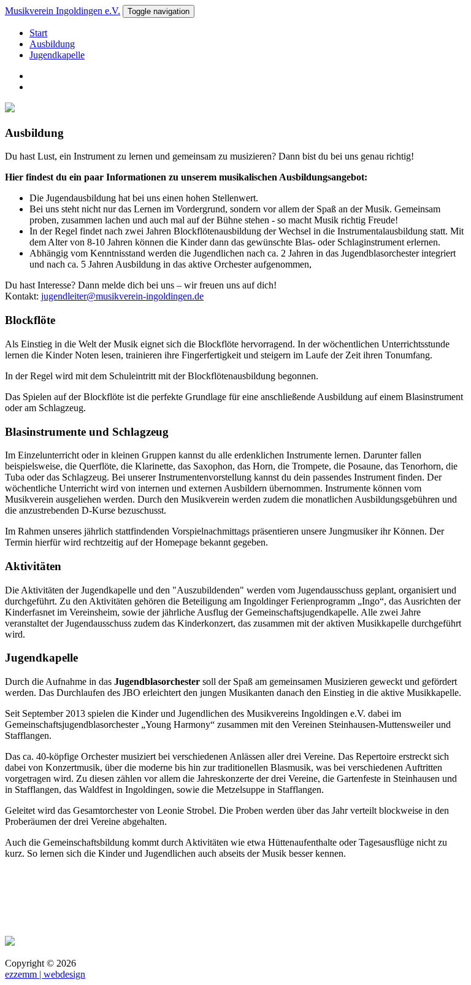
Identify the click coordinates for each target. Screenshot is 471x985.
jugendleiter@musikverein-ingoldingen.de (122, 296)
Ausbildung (52, 44)
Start (38, 33)
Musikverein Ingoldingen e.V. (62, 11)
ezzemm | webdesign (45, 974)
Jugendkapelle (57, 55)
